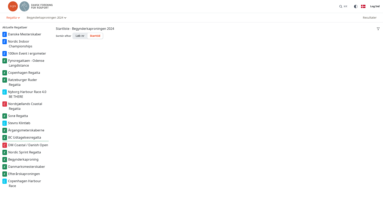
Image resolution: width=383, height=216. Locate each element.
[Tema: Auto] (355, 6)
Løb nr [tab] (80, 36)
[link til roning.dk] (30, 6)
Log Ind (375, 6)
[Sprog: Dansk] (363, 6)
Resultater (370, 17)
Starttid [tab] (95, 36)
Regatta (11, 17)
